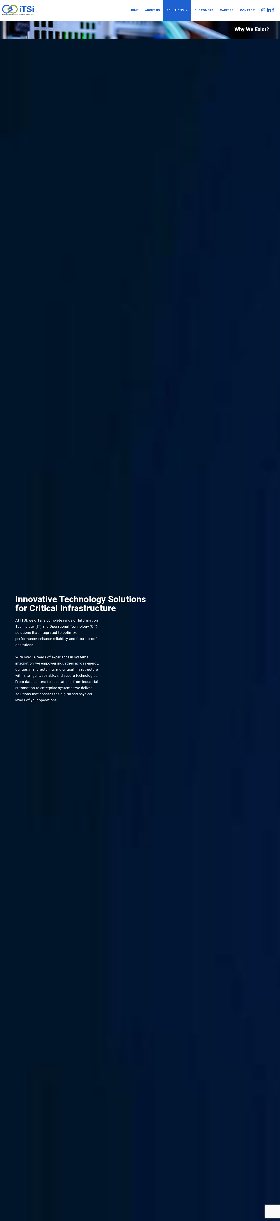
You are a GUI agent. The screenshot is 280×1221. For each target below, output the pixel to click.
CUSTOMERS (203, 10)
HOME (134, 10)
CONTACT (247, 10)
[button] (177, 10)
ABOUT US (152, 10)
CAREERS (226, 10)
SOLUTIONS (175, 10)
